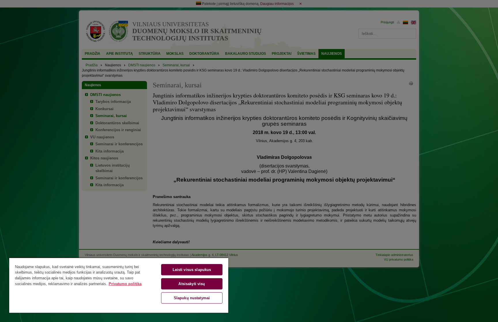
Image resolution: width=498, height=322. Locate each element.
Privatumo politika (125, 284)
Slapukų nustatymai (192, 298)
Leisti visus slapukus (192, 270)
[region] (118, 285)
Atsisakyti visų (191, 284)
